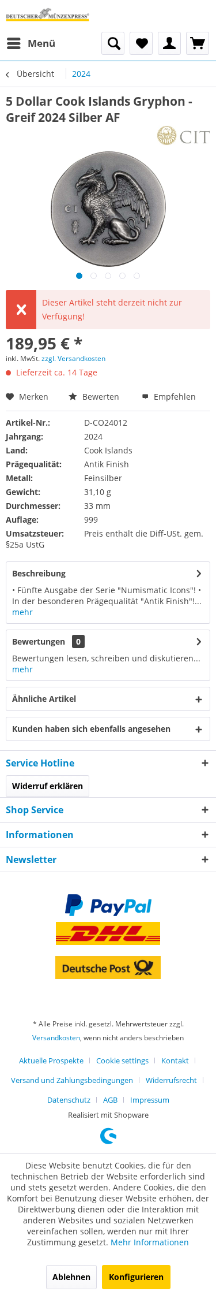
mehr (22, 611)
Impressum (149, 1100)
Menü (41, 43)
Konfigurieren (136, 1276)
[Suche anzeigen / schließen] (112, 43)
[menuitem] (30, 43)
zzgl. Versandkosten (73, 358)
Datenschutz (68, 1100)
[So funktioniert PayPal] (108, 905)
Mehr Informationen (150, 1242)
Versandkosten (56, 1038)
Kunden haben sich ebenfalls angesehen (91, 728)
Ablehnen (71, 1276)
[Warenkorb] (197, 43)
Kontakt (175, 1060)
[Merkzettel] (141, 43)
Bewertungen (38, 641)
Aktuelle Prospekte (51, 1060)
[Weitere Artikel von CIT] (183, 135)
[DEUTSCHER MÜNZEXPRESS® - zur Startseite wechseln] (47, 16)
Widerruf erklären (47, 785)
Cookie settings (122, 1060)
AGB (110, 1100)
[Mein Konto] (169, 43)
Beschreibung (39, 573)
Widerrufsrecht (171, 1080)
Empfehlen (173, 396)
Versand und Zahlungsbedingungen (72, 1080)
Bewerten (101, 396)
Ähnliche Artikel (44, 698)
